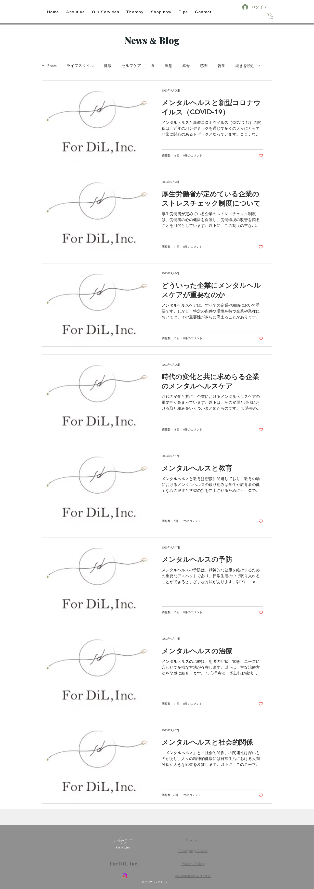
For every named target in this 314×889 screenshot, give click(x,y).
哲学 (221, 65)
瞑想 (168, 65)
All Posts (49, 65)
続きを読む (245, 65)
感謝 (204, 65)
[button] (270, 16)
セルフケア (131, 65)
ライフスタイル (80, 65)
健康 (108, 65)
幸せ (186, 65)
